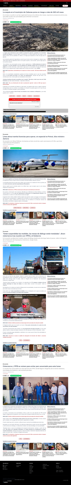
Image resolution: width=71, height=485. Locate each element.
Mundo (30, 469)
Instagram (5, 469)
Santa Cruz (13, 0)
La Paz (17, 0)
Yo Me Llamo (51, 5)
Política (30, 465)
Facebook (5, 465)
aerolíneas (25, 207)
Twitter (5, 466)
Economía (5, 10)
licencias (32, 207)
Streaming (36, 5)
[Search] (66, 3)
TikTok (5, 467)
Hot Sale (57, 5)
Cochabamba (22, 0)
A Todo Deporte (44, 5)
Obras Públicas (17, 207)
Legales (17, 466)
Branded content (46, 465)
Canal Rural (30, 5)
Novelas (57, 466)
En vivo (65, 5)
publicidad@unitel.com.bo (19, 479)
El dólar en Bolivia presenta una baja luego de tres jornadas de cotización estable (25, 322)
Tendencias (45, 464)
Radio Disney (18, 5)
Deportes (31, 470)
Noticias (5, 5)
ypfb (20, 340)
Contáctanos (18, 465)
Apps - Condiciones (59, 471)
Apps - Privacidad (59, 470)
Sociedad (18, 123)
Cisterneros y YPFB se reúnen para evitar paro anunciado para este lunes (24, 189)
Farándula (44, 468)
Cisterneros (26, 340)
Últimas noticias (6, 0)
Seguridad (5, 123)
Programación (58, 467)
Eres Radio (24, 5)
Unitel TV (11, 5)
